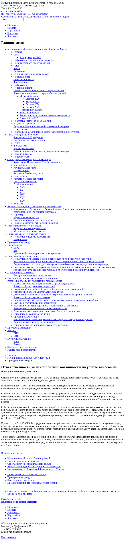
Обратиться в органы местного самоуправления (39, 90)
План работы (20, 176)
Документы (13, 512)
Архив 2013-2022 (29, 118)
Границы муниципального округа (31, 74)
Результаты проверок (24, 123)
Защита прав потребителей (21, 349)
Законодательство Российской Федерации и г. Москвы (36, 469)
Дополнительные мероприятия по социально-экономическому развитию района (56, 300)
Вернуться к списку (11, 453)
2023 (22, 192)
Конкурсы (12, 33)
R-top (19, 499)
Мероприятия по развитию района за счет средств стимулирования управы (53, 319)
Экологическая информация (22, 347)
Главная (18, 52)
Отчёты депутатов (23, 184)
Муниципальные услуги (26, 217)
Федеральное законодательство (30, 228)
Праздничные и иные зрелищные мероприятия (32, 278)
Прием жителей (22, 156)
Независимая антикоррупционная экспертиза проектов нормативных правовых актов (59, 261)
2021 (22, 198)
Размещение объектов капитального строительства (40, 308)
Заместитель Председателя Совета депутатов (37, 162)
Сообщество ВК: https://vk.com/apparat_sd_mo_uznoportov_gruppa (35, 16)
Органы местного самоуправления (32, 63)
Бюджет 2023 (32, 107)
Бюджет (18, 344)
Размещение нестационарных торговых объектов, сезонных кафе (48, 311)
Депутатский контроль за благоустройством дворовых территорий (48, 289)
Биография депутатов (25, 165)
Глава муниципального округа (23, 134)
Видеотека (19, 203)
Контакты (12, 36)
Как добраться (8, 537)
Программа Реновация (19, 327)
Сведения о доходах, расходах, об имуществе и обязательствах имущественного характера (61, 264)
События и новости (24, 79)
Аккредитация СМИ (30, 57)
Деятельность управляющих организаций (35, 303)
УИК (16, 336)
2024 (22, 189)
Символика (20, 71)
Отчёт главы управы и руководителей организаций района (44, 283)
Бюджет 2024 (32, 104)
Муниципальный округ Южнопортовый (28, 357)
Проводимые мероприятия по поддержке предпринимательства (47, 132)
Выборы (11, 330)
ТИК (16, 333)
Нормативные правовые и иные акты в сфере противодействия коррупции (53, 258)
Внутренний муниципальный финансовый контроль (41, 126)
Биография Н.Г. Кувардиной (28, 137)
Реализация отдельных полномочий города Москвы (34, 281)
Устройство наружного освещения (32, 314)
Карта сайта (13, 30)
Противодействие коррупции (22, 256)
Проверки (25, 129)
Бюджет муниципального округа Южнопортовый (40, 93)
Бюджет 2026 (32, 98)
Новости (11, 28)
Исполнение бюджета (31, 109)
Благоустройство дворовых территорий (34, 286)
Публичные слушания (19, 338)
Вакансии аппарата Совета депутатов (33, 220)
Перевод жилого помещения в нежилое (34, 322)
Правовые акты (22, 76)
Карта (17, 68)
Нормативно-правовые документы (32, 236)
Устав (16, 65)
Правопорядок (15, 245)
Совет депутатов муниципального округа (29, 159)
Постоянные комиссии (25, 181)
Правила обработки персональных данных (36, 223)
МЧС (16, 247)
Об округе (12, 25)
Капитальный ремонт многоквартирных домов (38, 292)
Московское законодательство (29, 231)
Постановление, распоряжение (30, 140)
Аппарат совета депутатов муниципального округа (34, 206)
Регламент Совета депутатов (28, 178)
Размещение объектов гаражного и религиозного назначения (46, 305)
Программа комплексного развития (32, 121)
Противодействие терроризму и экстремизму (37, 253)
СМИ (16, 54)
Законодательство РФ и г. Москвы (25, 225)
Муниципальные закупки (20, 272)
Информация (20, 85)
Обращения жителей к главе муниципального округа (41, 151)
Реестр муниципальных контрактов (32, 275)
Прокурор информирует (20, 242)
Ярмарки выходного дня (26, 316)
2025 (22, 187)
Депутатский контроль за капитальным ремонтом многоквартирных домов (53, 294)
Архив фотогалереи (24, 148)
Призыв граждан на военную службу (26, 234)
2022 (22, 195)
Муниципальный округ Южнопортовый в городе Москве (37, 49)
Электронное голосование (21, 480)
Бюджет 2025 (32, 101)
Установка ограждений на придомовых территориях (41, 325)
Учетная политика (29, 112)
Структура (19, 214)
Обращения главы (23, 154)
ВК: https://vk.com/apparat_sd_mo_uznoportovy (24, 14)
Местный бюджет (29, 96)
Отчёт (17, 143)
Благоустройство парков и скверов (32, 297)
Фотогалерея (20, 82)
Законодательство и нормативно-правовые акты (45, 115)
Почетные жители (23, 87)
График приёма (22, 170)
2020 (22, 201)
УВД (16, 250)
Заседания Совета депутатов (28, 173)
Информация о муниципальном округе (34, 60)
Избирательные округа (25, 167)
